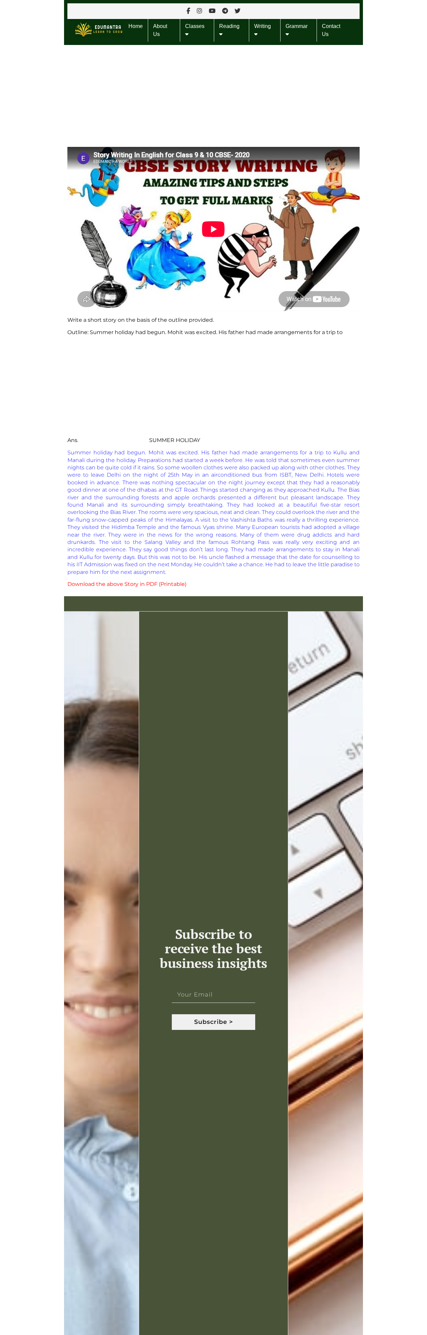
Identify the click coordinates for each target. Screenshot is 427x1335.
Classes (194, 26)
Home (135, 26)
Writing (262, 26)
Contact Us (331, 30)
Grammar (297, 26)
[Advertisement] (213, 94)
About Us (160, 30)
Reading (229, 26)
